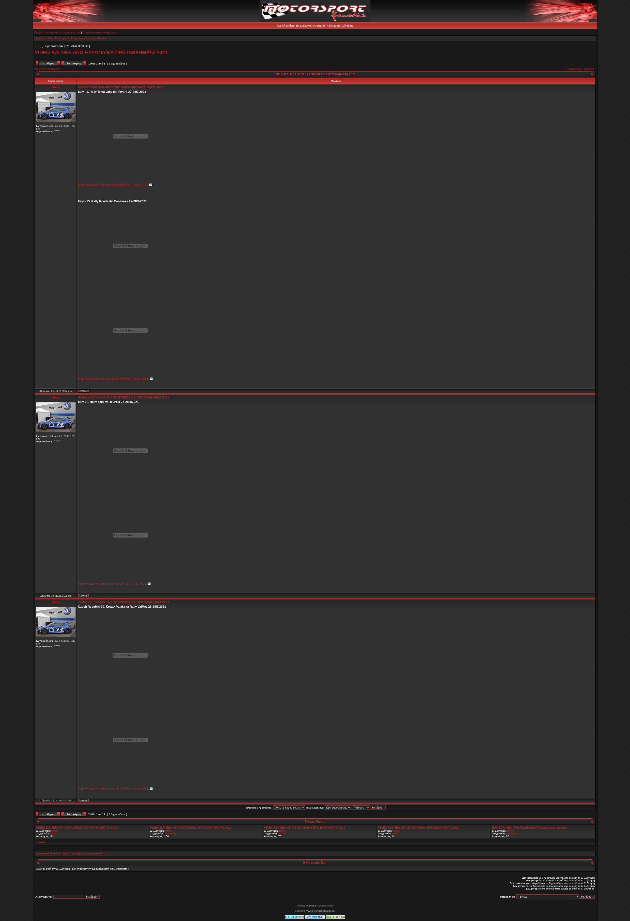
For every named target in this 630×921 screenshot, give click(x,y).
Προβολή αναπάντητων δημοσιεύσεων (57, 32)
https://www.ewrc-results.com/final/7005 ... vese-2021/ (113, 379)
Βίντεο (102, 38)
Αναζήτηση (319, 25)
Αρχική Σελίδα (285, 25)
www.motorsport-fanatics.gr (319, 911)
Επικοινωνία (303, 25)
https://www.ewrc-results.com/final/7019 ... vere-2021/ (113, 185)
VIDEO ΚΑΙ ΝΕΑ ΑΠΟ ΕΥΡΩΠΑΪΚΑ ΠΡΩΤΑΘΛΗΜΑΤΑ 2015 (305, 827)
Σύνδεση (347, 25)
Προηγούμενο (574, 68)
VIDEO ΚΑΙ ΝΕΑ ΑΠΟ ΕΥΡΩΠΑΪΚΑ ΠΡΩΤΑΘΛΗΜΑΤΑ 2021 (101, 52)
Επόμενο (589, 68)
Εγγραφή (334, 25)
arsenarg (170, 833)
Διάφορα (91, 38)
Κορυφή (41, 842)
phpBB (312, 906)
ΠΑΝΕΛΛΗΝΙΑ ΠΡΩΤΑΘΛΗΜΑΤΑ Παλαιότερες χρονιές (529, 827)
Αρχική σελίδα (44, 38)
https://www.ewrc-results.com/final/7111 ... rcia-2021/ (112, 584)
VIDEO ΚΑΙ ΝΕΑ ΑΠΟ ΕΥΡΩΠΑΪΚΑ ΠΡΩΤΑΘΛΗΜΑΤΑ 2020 (418, 827)
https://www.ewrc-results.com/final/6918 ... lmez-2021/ (113, 788)
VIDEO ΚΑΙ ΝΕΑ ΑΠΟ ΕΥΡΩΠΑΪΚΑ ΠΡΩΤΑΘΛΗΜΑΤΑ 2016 (77, 827)
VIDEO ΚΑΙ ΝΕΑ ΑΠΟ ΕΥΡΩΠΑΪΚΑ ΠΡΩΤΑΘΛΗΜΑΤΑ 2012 (191, 827)
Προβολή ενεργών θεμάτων (99, 32)
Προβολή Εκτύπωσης (47, 68)
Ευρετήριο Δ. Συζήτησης (69, 38)
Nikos (54, 833)
